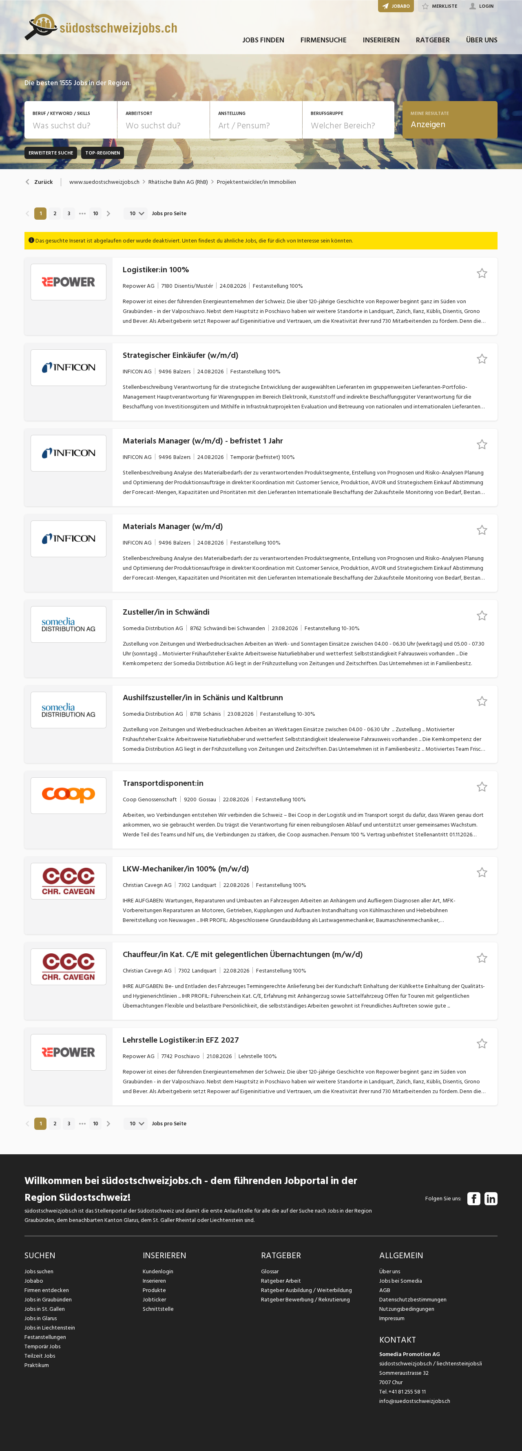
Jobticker (154, 1299)
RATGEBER (433, 40)
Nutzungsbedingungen (406, 1309)
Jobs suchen (38, 1271)
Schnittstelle (158, 1309)
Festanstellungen (45, 1337)
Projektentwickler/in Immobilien (256, 182)
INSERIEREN (381, 40)
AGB (384, 1290)
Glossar (270, 1271)
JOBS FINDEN (263, 40)
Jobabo (33, 1281)
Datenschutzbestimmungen (413, 1299)
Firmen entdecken (46, 1290)
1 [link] (41, 213)
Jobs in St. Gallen (44, 1309)
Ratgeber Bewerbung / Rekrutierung (305, 1299)
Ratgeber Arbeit (281, 1281)
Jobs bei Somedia (400, 1281)
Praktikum (36, 1365)
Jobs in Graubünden (48, 1299)
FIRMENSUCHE (324, 40)
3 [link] (69, 213)
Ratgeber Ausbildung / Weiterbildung (306, 1290)
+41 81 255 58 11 (407, 1391)
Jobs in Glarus (40, 1318)
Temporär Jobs (42, 1346)
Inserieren (154, 1281)
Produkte (154, 1290)
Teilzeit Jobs (39, 1356)
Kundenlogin (158, 1271)
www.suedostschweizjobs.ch (104, 182)
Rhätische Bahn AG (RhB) (178, 182)
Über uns (389, 1271)
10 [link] (95, 213)
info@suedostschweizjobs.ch (414, 1401)
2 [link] (54, 213)
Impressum (392, 1318)
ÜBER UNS (482, 40)
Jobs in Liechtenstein (49, 1327)
